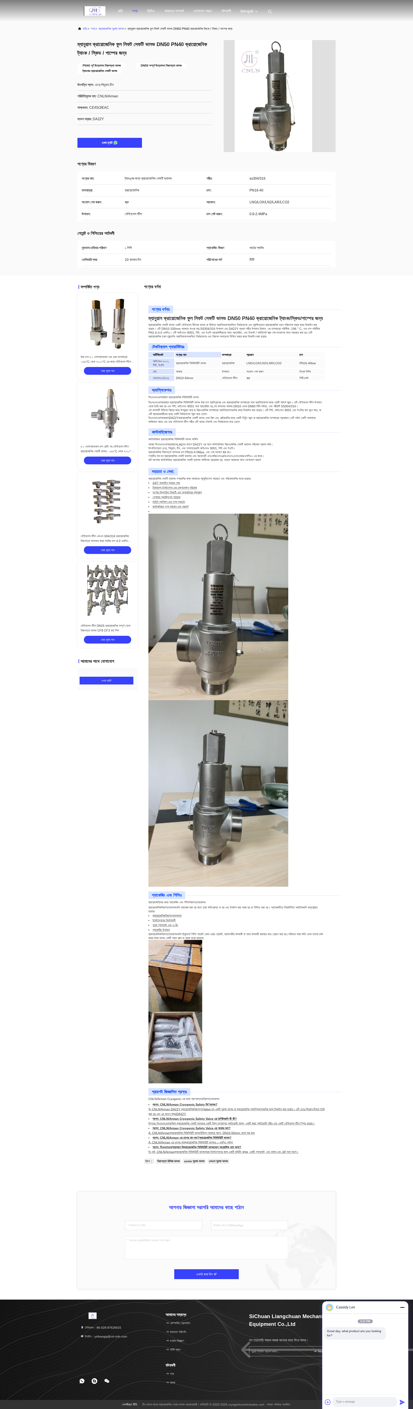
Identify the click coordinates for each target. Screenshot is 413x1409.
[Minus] (402, 1307)
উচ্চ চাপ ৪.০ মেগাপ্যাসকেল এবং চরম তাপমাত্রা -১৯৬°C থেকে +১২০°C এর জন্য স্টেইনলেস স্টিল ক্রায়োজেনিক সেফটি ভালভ (106, 361)
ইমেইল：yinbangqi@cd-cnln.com (105, 1336)
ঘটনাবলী (226, 11)
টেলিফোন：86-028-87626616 (102, 1327)
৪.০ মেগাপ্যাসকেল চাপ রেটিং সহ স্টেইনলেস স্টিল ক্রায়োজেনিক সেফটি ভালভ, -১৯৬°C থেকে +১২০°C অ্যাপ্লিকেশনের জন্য (107, 451)
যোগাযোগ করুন (202, 11)
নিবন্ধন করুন (323, 1351)
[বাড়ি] (94, 10)
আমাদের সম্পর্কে (174, 11)
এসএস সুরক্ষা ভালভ (218, 1161)
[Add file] (328, 1402)
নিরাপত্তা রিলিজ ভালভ (168, 1161)
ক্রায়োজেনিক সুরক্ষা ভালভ (111, 28)
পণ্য (135, 11)
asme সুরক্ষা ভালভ (194, 1161)
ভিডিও (151, 11)
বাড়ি (120, 11)
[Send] (402, 1402)
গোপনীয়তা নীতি (129, 1404)
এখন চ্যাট (107, 143)
